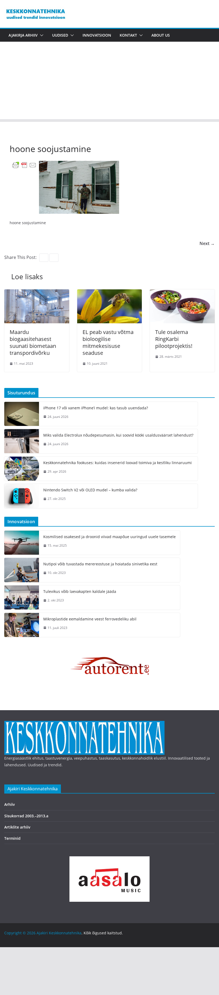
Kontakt (128, 35)
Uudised (60, 35)
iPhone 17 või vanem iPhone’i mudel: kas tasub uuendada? (95, 407)
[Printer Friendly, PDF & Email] (24, 164)
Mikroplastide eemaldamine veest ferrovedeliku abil (89, 618)
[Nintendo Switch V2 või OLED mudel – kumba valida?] (21, 496)
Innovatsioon (97, 35)
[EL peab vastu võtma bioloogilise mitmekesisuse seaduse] (109, 293)
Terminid (12, 838)
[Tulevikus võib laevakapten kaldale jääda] (21, 597)
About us (160, 35)
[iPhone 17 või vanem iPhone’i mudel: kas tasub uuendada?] (21, 414)
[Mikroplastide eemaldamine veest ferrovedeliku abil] (21, 625)
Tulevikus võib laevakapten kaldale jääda (79, 591)
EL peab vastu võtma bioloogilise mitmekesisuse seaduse (108, 342)
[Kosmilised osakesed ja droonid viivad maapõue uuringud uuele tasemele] (21, 543)
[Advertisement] (109, 81)
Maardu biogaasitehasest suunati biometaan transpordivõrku (33, 342)
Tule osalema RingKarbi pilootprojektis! (173, 338)
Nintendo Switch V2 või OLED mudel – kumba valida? (90, 489)
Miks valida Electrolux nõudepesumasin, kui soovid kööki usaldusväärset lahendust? (118, 435)
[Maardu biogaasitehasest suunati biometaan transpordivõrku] (36, 293)
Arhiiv (9, 804)
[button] (41, 35)
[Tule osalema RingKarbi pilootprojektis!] (182, 293)
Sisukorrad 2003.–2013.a (26, 815)
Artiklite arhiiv (17, 827)
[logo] (84, 724)
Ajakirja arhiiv (23, 35)
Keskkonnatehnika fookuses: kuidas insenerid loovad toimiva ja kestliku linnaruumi (117, 462)
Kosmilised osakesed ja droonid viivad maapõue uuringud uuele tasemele (109, 536)
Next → (207, 243)
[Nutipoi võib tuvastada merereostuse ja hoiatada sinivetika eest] (21, 570)
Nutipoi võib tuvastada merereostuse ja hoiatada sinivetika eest (100, 563)
